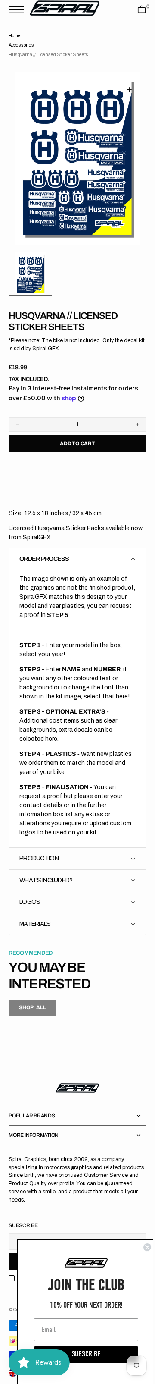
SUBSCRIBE (79, 1354)
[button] (18, 9)
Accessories (21, 45)
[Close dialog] (140, 1247)
